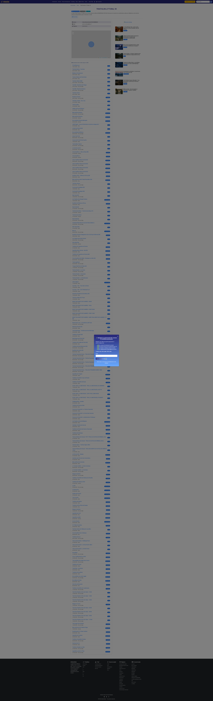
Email (97, 353)
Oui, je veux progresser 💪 (101, 358)
